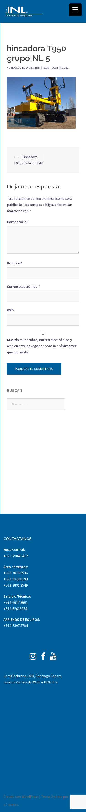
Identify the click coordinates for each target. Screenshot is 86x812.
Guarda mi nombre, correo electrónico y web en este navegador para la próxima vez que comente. (42, 345)
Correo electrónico (23, 286)
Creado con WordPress (21, 796)
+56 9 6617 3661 (15, 602)
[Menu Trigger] (75, 9)
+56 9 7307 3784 (15, 625)
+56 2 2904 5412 (15, 556)
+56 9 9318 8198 (15, 579)
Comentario (18, 221)
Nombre (14, 263)
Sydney (56, 796)
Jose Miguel (60, 67)
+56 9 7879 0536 (15, 573)
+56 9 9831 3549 (15, 585)
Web (10, 310)
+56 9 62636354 (15, 608)
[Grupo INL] (24, 11)
